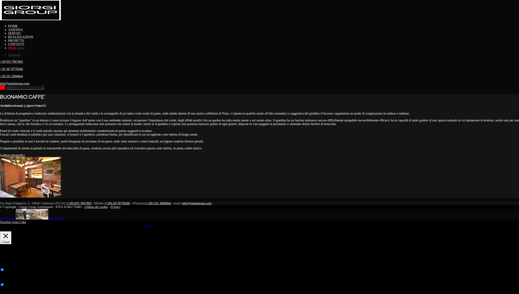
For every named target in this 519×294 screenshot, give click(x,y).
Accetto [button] (139, 225)
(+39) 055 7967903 (78, 203)
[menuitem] (263, 26)
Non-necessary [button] (9, 280)
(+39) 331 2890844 (158, 203)
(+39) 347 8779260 (117, 203)
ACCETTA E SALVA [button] (14, 292)
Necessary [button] (6, 265)
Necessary (11, 270)
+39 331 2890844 (11, 76)
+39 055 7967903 (11, 61)
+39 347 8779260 (11, 69)
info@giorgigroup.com (14, 83)
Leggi (149, 225)
